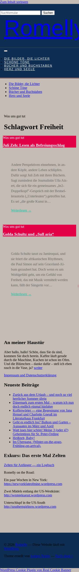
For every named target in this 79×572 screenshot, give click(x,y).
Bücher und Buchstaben (28, 65)
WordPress (11, 548)
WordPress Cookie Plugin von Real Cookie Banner (35, 570)
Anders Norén (40, 556)
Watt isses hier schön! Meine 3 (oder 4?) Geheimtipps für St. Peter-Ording (40, 432)
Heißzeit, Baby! (24, 438)
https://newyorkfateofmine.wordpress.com (33, 484)
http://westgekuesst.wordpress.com (28, 495)
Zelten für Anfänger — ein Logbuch (29, 465)
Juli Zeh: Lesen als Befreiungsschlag (34, 145)
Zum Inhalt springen (14, 2)
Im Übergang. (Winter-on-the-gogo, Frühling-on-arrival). (37, 444)
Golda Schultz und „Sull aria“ (28, 234)
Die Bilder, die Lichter (27, 58)
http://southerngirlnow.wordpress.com (30, 506)
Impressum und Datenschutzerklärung (30, 375)
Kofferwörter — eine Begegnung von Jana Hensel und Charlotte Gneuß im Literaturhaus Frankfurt (42, 414)
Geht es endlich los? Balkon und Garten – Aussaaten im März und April (42, 424)
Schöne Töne (17, 62)
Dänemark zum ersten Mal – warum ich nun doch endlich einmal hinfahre (43, 404)
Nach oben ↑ (64, 556)
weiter (38, 368)
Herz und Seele (19, 69)
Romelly (21, 544)
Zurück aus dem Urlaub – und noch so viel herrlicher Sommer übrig (42, 396)
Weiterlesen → (21, 210)
